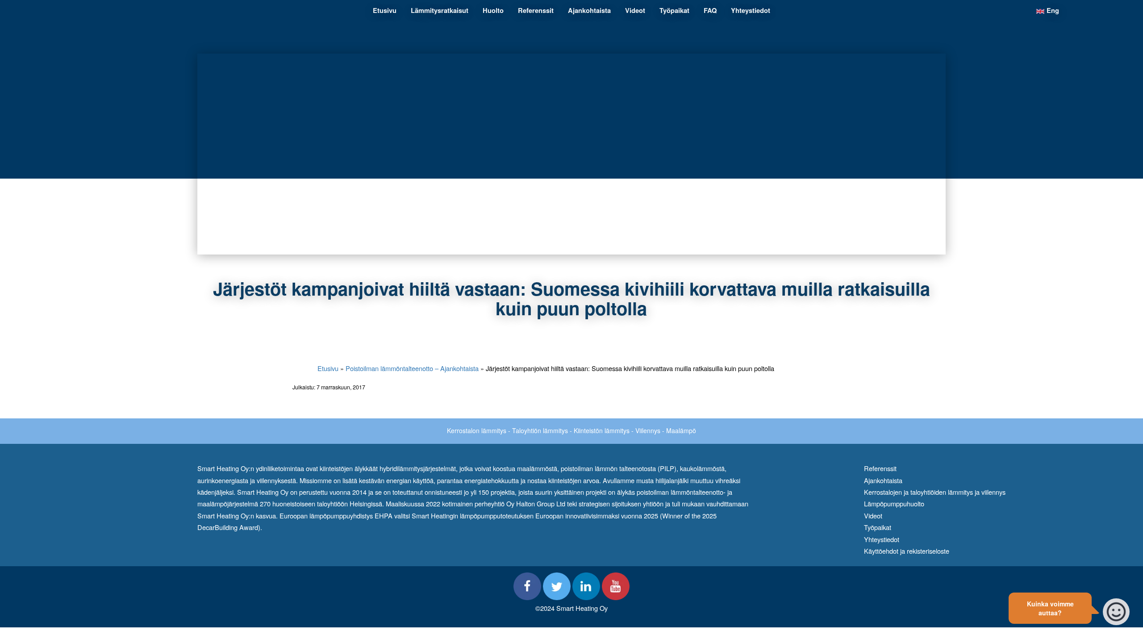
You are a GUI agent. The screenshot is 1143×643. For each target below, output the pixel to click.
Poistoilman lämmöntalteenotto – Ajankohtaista (412, 368)
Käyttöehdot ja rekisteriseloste (906, 550)
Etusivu (327, 368)
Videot (873, 515)
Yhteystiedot (881, 539)
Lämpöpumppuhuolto (894, 503)
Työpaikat (877, 527)
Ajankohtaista (883, 480)
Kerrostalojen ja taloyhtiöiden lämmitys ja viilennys (934, 492)
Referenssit (880, 468)
